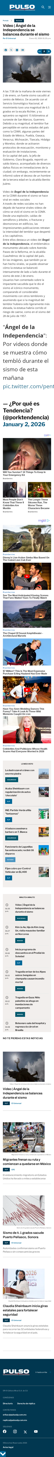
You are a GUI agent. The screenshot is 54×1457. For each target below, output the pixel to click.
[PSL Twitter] (25, 1432)
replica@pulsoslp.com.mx (15, 1420)
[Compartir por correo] (22, 50)
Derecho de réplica (26, 1403)
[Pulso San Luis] (22, 7)
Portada (5, 20)
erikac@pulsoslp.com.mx (14, 1414)
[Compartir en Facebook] (5, 50)
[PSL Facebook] (4, 1432)
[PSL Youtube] (36, 1432)
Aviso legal (8, 1447)
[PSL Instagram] (15, 1432)
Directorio (8, 1403)
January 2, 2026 (24, 424)
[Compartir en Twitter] (11, 49)
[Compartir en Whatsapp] (16, 50)
